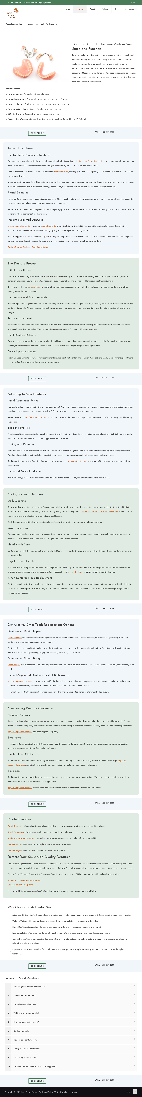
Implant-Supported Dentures (21, 838)
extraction (35, 287)
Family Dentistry (15, 826)
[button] (71, 987)
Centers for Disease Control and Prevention (99, 511)
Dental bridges (14, 665)
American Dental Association (91, 161)
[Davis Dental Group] (13, 13)
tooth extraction (61, 172)
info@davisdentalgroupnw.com (38, 2)
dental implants (49, 226)
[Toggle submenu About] (97, 9)
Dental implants (15, 637)
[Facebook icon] (131, 3)
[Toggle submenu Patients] (110, 9)
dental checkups (75, 572)
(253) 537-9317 (15, 2)
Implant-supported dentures (20, 226)
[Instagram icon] (134, 3)
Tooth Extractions (16, 832)
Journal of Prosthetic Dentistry (34, 417)
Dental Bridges (14, 850)
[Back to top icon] (135, 1091)
